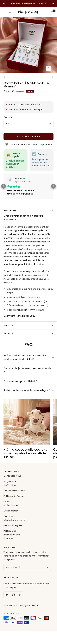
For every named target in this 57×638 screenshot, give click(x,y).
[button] (3, 186)
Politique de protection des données (12, 534)
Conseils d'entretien (14, 490)
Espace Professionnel (11, 503)
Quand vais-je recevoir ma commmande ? (27, 370)
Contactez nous (12, 475)
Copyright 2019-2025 (28, 605)
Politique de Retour (14, 496)
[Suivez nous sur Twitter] (7, 595)
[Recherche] (10, 12)
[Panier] (52, 12)
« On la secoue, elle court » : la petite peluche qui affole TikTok (25, 453)
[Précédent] (5, 77)
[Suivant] (52, 77)
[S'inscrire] (47, 567)
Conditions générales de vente (14, 518)
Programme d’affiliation (10, 483)
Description (10, 210)
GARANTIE (8, 333)
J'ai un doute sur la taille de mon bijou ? (27, 390)
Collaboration (11, 510)
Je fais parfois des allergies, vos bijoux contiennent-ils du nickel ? (26, 357)
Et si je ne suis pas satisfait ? (20, 381)
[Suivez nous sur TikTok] (20, 595)
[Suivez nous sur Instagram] (13, 595)
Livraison (8, 325)
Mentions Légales (13, 525)
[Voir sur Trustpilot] (10, 180)
